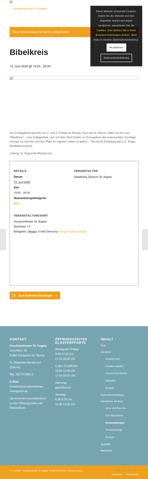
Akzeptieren (116, 47)
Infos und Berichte (115, 408)
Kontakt (109, 388)
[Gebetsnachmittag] (145, 239)
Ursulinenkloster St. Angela (35, 471)
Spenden (105, 444)
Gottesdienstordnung (112, 394)
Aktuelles (110, 380)
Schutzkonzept (113, 429)
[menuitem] (117, 474)
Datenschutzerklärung (116, 58)
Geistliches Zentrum (112, 401)
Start (103, 345)
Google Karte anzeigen (73, 231)
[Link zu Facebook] (130, 470)
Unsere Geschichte (116, 373)
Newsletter (106, 450)
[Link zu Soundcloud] (124, 470)
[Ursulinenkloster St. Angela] (28, 8)
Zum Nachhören (114, 415)
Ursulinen (106, 352)
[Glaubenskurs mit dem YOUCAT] (3, 239)
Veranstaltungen (115, 422)
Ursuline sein (112, 358)
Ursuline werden (114, 366)
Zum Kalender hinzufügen (35, 295)
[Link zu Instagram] (135, 470)
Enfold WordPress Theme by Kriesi (66, 471)
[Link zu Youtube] (118, 470)
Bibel (17, 203)
